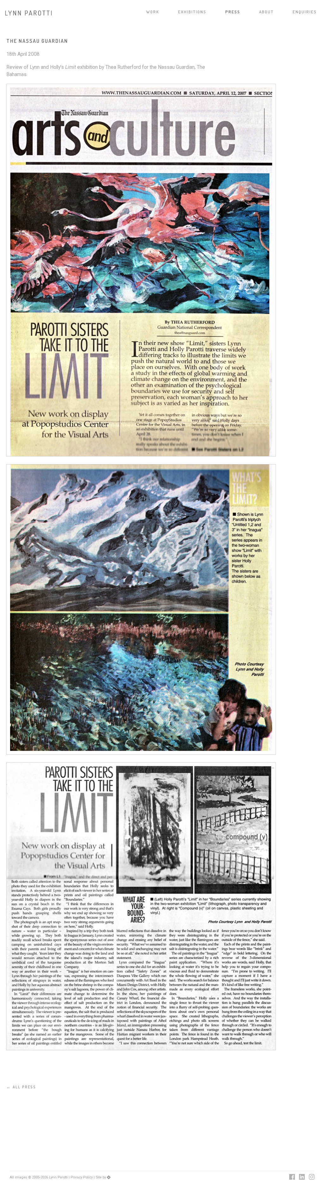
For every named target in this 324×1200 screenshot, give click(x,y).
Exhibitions (192, 12)
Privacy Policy (82, 1177)
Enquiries (305, 12)
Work (152, 12)
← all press (21, 1086)
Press (232, 12)
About (266, 12)
